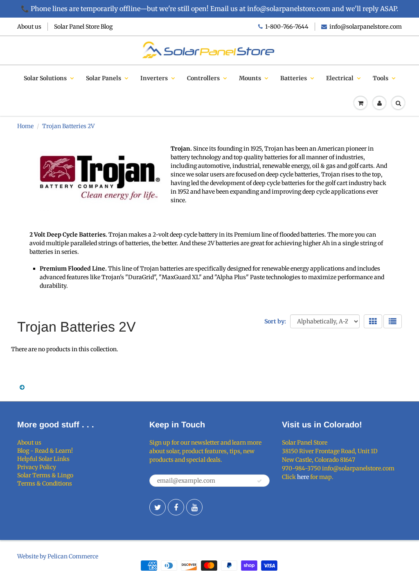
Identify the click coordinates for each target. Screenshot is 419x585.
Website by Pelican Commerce (57, 556)
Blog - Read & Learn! (45, 450)
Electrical (340, 78)
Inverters (154, 78)
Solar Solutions (45, 78)
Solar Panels (103, 78)
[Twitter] (157, 507)
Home (25, 126)
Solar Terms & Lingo (45, 475)
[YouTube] (194, 507)
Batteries (293, 78)
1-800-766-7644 (287, 26)
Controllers (203, 78)
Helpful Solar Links (43, 459)
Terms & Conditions (44, 483)
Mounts (250, 78)
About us (29, 26)
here (303, 477)
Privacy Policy (36, 467)
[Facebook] (176, 507)
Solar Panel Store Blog (83, 26)
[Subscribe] (259, 481)
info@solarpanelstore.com (365, 26)
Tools (380, 78)
